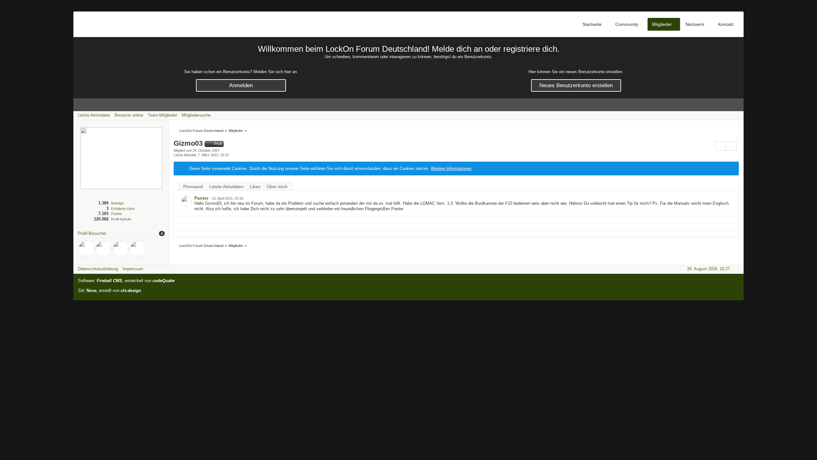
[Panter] (186, 201)
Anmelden (241, 85)
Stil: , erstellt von (109, 290)
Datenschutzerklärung (98, 268)
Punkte (116, 214)
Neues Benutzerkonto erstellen (576, 85)
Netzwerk (695, 24)
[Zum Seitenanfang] (736, 268)
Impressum (133, 268)
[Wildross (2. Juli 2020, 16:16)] (120, 248)
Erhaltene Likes (123, 209)
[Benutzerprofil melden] (731, 145)
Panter (201, 198)
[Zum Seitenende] (736, 115)
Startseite (592, 24)
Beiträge (117, 203)
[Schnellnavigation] (727, 115)
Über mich (277, 186)
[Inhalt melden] (723, 199)
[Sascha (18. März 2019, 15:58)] (138, 248)
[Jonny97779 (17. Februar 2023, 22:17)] (103, 248)
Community (626, 24)
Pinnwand (193, 186)
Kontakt (725, 24)
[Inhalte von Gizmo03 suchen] (720, 145)
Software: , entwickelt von (126, 280)
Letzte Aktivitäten (226, 186)
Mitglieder (662, 24)
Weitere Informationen (451, 168)
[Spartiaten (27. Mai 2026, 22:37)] (86, 248)
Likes (255, 186)
